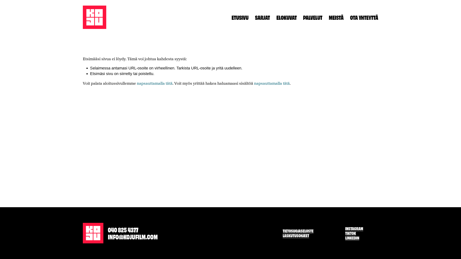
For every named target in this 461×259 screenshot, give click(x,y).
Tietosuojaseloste (298, 230)
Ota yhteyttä (364, 17)
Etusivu (240, 17)
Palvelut (312, 17)
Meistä (336, 17)
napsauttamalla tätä (155, 83)
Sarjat (262, 17)
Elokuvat (286, 17)
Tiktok (350, 233)
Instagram (354, 228)
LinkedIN (352, 237)
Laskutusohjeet (296, 235)
